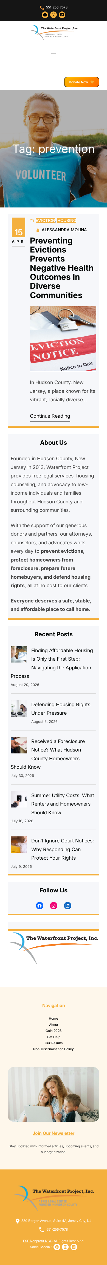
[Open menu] (53, 55)
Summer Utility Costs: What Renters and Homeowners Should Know (62, 803)
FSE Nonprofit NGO (37, 1241)
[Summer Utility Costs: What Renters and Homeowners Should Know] (19, 800)
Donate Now (79, 82)
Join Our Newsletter (53, 1133)
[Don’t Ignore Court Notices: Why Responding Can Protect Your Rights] (19, 846)
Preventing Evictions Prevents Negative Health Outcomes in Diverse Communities (62, 268)
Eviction (45, 220)
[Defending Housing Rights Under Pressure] (19, 709)
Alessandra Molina (64, 229)
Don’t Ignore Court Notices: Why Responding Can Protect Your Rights (62, 849)
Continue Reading (50, 416)
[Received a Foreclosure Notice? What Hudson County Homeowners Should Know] (19, 746)
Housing (66, 220)
